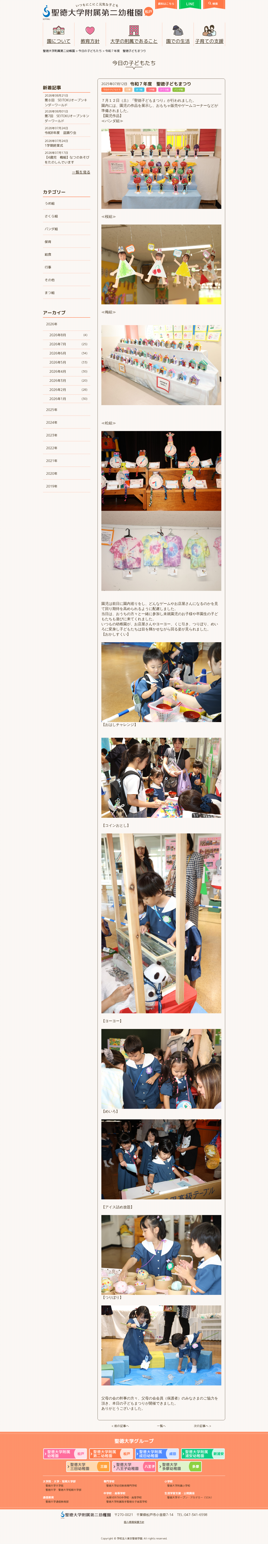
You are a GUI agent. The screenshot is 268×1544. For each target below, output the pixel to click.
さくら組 (51, 216)
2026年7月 (57, 344)
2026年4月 (57, 371)
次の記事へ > (202, 1426)
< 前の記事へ (120, 1426)
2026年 (51, 324)
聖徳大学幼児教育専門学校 (121, 1485)
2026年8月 (57, 335)
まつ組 (50, 293)
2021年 (51, 461)
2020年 (51, 473)
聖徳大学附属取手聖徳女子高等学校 (126, 1501)
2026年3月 (57, 380)
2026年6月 (57, 353)
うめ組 (50, 203)
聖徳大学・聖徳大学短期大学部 (63, 1490)
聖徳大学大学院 (54, 1485)
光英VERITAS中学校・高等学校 (124, 1497)
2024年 (51, 422)
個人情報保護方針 (134, 1522)
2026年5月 (57, 362)
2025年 (51, 410)
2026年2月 (57, 389)
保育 (48, 241)
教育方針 (90, 41)
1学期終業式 (54, 145)
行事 (48, 267)
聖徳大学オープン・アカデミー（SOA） (190, 1497)
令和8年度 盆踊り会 (60, 132)
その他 (50, 280)
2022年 (51, 448)
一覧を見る (81, 172)
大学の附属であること (134, 41)
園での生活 (178, 41)
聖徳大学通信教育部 (57, 1501)
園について (59, 41)
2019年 (51, 486)
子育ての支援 (209, 41)
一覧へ (161, 1426)
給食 (48, 254)
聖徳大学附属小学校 (178, 1485)
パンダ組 (51, 229)
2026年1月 (57, 399)
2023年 (51, 435)
